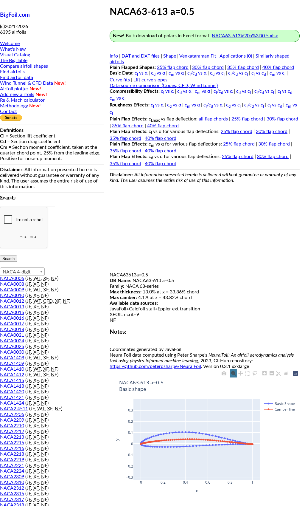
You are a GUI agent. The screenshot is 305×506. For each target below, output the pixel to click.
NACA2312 (12, 488)
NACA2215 (12, 442)
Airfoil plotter (14, 88)
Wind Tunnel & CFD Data (26, 83)
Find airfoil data (16, 77)
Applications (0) (236, 56)
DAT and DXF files (141, 56)
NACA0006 (12, 278)
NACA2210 (12, 425)
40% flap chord (278, 67)
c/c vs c (238, 73)
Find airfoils (12, 71)
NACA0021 (12, 335)
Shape (169, 56)
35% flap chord (243, 67)
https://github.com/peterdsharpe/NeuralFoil (155, 366)
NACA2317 (12, 499)
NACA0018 (12, 329)
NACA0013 (12, 306)
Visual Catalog (15, 54)
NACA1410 (12, 369)
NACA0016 (12, 318)
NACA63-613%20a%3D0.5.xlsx (245, 35)
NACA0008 (12, 284)
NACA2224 (12, 471)
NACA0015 (12, 312)
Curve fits (120, 80)
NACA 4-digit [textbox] (17, 272)
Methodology (14, 105)
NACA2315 (12, 493)
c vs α (141, 73)
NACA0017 (12, 323)
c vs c (217, 73)
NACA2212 (12, 431)
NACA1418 (12, 386)
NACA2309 (12, 476)
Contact (8, 111)
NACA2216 (12, 448)
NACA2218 (12, 454)
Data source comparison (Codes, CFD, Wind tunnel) (164, 85)
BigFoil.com (15, 15)
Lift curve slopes (150, 80)
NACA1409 (12, 363)
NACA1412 (12, 374)
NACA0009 (12, 289)
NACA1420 (12, 391)
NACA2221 (12, 465)
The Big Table (13, 60)
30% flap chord (208, 67)
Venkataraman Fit (197, 56)
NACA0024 (12, 340)
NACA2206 (12, 414)
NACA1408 (12, 357)
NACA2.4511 (14, 408)
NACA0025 (12, 346)
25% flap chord (173, 67)
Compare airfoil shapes (24, 66)
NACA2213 (12, 437)
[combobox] (22, 271)
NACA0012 (12, 301)
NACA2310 (12, 482)
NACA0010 (12, 295)
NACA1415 (12, 380)
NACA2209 (12, 420)
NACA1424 (12, 403)
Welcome (10, 43)
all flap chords (213, 119)
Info (114, 56)
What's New (13, 49)
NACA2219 (12, 459)
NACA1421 (12, 397)
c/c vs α (196, 73)
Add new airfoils (17, 94)
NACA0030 (12, 352)
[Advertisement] (205, 230)
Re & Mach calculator (22, 100)
